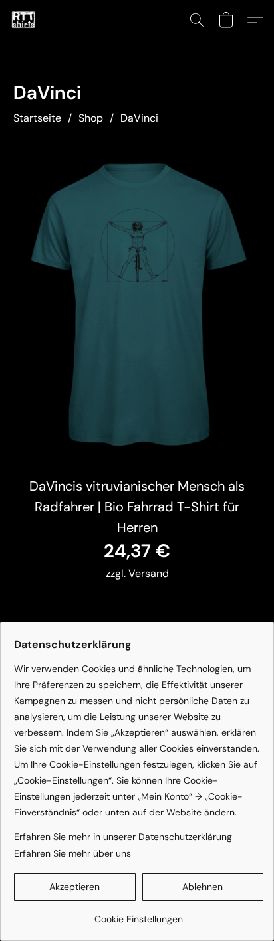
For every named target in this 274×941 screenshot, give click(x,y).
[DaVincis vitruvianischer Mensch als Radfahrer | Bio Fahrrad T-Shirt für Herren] (137, 302)
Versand (148, 573)
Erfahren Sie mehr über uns (72, 853)
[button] (24, 20)
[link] (138, 914)
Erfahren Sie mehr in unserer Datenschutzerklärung (123, 837)
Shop (90, 118)
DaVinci (139, 118)
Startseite (37, 118)
